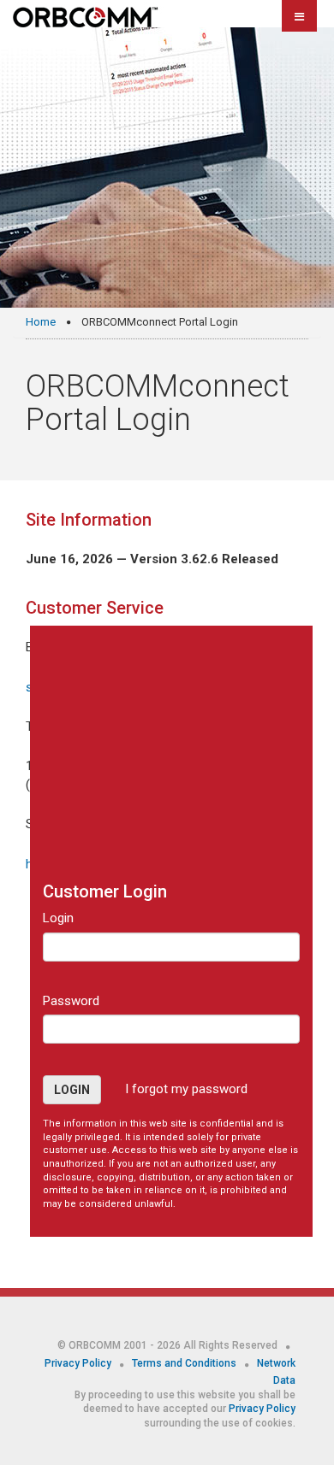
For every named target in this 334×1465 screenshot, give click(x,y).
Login (58, 918)
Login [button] (72, 1090)
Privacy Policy (79, 1363)
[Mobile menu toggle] (299, 16)
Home (41, 321)
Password (71, 1001)
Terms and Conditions (185, 1363)
